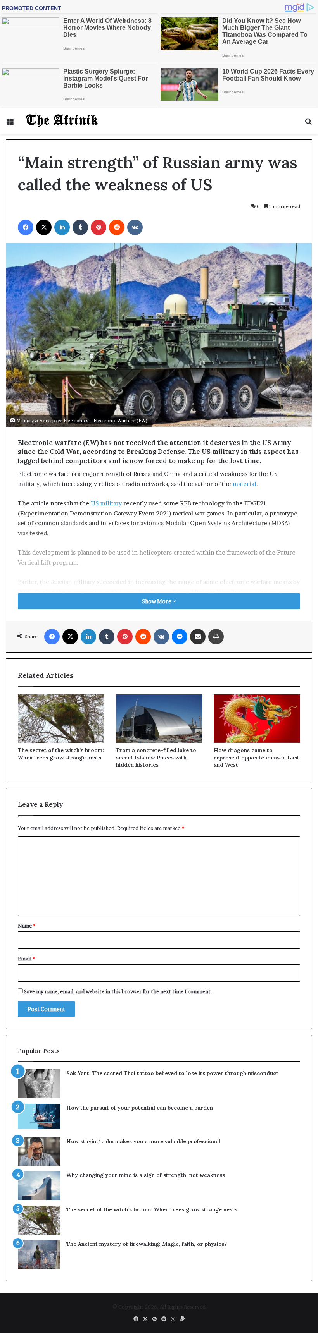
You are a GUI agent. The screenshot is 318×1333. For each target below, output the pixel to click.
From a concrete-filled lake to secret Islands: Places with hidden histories (156, 757)
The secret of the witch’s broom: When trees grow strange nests (61, 754)
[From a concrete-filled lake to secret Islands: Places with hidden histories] (159, 718)
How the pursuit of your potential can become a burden (139, 1107)
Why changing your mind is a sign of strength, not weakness (145, 1175)
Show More (157, 601)
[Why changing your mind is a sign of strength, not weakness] (39, 1185)
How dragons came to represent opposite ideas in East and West (256, 757)
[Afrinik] (62, 120)
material (244, 484)
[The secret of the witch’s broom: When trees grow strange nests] (61, 718)
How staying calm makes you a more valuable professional (143, 1141)
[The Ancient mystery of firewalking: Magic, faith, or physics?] (39, 1254)
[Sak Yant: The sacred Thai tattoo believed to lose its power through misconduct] (39, 1083)
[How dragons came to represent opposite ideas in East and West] (257, 718)
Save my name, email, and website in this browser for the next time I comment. (118, 991)
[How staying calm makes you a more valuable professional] (39, 1151)
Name (26, 925)
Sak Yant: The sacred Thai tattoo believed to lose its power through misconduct (172, 1073)
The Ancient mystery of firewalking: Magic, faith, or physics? (146, 1243)
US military (106, 503)
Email (26, 958)
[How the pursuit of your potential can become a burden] (39, 1118)
